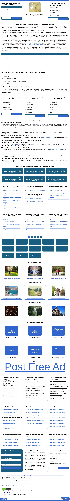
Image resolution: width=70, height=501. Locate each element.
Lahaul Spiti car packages (8, 428)
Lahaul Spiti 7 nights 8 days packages (34, 412)
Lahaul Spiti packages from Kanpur (58, 278)
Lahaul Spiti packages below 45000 (57, 426)
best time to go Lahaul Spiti (56, 149)
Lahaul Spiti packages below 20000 (57, 412)
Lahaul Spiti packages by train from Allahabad (35, 192)
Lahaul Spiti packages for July (56, 436)
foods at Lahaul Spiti (16, 144)
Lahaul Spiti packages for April (33, 439)
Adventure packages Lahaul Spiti (10, 415)
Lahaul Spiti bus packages (8, 425)
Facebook (8, 485)
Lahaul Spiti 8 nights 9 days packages (34, 415)
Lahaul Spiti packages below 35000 (57, 420)
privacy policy (30, 482)
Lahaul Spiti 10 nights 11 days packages (35, 420)
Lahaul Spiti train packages (9, 423)
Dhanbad (8, 255)
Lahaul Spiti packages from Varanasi (12, 278)
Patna (8, 248)
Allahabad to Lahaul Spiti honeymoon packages (21, 475)
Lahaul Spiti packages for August (57, 439)
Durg (62, 248)
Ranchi (34, 248)
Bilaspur (62, 241)
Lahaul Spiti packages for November (11, 442)
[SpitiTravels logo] (6, 493)
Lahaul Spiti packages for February (10, 439)
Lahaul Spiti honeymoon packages (36, 44)
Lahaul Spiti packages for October (57, 445)
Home (8, 475)
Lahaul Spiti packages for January (10, 436)
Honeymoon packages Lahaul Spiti (10, 409)
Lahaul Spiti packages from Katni (58, 298)
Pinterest (18, 485)
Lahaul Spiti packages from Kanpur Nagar (12, 298)
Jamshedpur (35, 255)
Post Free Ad (35, 367)
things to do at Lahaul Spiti (46, 137)
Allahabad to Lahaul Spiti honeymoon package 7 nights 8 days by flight (48, 475)
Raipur (48, 248)
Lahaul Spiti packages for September (58, 442)
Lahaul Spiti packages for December (11, 445)
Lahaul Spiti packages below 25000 (57, 415)
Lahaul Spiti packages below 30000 (57, 417)
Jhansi (21, 241)
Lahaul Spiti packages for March (33, 436)
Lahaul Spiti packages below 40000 (57, 423)
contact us (19, 478)
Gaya (48, 241)
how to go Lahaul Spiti (38, 124)
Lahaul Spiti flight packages (9, 420)
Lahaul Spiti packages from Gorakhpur (35, 298)
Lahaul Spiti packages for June (33, 445)
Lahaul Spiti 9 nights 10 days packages (34, 417)
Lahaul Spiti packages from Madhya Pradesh (58, 317)
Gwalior (21, 248)
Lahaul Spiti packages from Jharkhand (35, 317)
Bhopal (21, 255)
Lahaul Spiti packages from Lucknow (35, 278)
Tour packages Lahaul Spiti (9, 412)
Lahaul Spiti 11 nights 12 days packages (35, 423)
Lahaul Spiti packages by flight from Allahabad (35, 190)
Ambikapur (8, 241)
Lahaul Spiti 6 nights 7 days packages (34, 409)
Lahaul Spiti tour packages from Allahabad (58, 193)
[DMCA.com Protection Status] (6, 489)
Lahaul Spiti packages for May (32, 442)
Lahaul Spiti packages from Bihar (11, 317)
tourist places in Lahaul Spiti (21, 130)
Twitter (13, 485)
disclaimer (23, 482)
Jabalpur (35, 241)
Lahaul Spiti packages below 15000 (57, 409)
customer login (22, 480)
